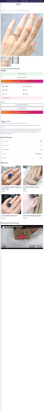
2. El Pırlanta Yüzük (11, 10)
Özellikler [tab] (8, 121)
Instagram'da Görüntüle (23, 81)
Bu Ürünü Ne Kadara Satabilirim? (23, 112)
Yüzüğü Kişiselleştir (22, 108)
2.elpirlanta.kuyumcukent (33, 132)
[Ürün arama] (35, 4)
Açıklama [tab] (4, 121)
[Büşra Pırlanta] (18, 4)
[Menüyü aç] (2, 4)
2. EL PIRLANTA (3, 10)
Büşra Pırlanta (3, 132)
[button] (41, 15)
